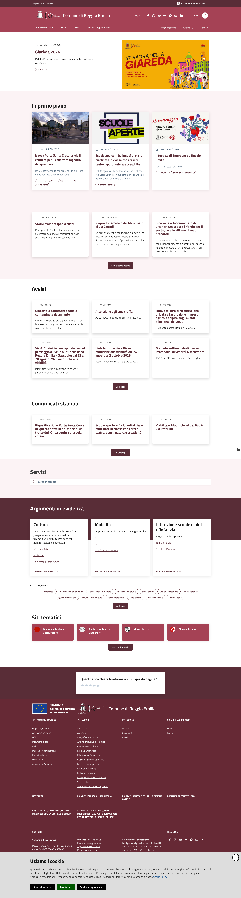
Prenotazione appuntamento (90, 843)
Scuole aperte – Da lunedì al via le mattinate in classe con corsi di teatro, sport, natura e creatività (118, 160)
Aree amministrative (41, 733)
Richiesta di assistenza (87, 850)
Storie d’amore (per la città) (54, 224)
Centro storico (42, 69)
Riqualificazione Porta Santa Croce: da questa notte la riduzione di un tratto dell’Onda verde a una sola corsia (60, 430)
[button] (205, 15)
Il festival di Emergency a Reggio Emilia (178, 157)
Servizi (86, 720)
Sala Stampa (120, 452)
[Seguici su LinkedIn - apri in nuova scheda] (180, 15)
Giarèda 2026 (47, 52)
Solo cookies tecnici (42, 887)
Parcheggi (100, 544)
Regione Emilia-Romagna (43, 3)
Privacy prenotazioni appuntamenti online (142, 798)
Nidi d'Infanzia (163, 542)
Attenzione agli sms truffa (114, 311)
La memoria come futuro (46, 562)
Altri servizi (82, 728)
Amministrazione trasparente (135, 839)
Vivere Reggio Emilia (178, 720)
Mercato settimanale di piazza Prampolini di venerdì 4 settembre (180, 350)
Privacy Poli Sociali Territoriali (95, 796)
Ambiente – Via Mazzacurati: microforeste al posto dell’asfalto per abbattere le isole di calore (97, 814)
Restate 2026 (40, 549)
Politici (35, 746)
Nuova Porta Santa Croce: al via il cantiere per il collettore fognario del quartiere (58, 159)
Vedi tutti (120, 386)
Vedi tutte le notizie (120, 265)
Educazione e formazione (88, 755)
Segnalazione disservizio (88, 846)
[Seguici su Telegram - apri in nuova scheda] (169, 15)
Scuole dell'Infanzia (166, 549)
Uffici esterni (38, 759)
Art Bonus (38, 555)
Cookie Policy (160, 877)
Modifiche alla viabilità (106, 550)
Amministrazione (46, 720)
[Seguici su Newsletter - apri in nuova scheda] (175, 15)
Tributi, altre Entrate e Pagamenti (92, 786)
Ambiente (81, 733)
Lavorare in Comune (86, 768)
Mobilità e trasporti (86, 773)
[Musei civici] (127, 629)
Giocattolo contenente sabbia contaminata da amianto (56, 312)
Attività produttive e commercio (92, 741)
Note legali (38, 796)
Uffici (34, 737)
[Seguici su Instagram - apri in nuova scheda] (152, 15)
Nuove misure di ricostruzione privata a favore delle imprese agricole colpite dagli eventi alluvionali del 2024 (177, 316)
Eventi (170, 728)
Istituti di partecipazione (88, 764)
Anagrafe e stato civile (87, 737)
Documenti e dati (40, 741)
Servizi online (83, 782)
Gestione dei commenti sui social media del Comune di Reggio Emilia (51, 812)
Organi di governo (40, 728)
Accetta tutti (66, 887)
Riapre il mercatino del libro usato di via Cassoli (119, 224)
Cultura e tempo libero (87, 746)
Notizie (125, 728)
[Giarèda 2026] (165, 64)
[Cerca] (33, 482)
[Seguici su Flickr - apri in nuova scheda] (163, 15)
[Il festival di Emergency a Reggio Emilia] (180, 128)
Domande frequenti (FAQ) (181, 796)
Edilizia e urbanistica (86, 750)
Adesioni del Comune (42, 764)
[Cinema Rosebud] (172, 629)
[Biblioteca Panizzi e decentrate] (37, 629)
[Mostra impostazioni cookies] (238, 449)
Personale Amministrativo (44, 750)
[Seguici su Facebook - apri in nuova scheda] (147, 15)
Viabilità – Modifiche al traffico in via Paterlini (180, 427)
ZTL (97, 537)
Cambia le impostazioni (91, 887)
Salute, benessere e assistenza (91, 777)
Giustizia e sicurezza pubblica (90, 759)
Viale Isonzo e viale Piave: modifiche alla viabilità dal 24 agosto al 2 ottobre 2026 (116, 351)
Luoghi (170, 733)
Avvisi (125, 737)
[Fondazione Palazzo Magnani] (82, 629)
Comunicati (127, 733)
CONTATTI (37, 831)
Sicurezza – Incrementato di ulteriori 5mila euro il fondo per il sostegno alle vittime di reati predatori (179, 228)
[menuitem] (45, 27)
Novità (130, 720)
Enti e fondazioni (40, 755)
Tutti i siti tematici (120, 647)
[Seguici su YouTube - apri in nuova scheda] (158, 15)
